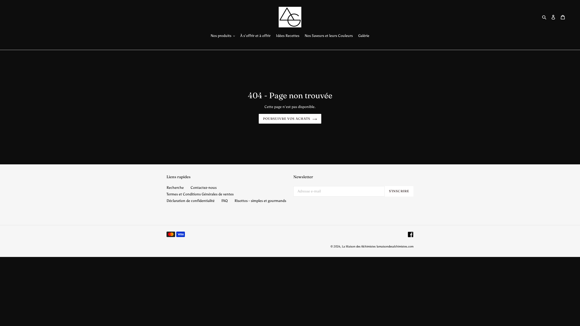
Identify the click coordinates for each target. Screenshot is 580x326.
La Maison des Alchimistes (359, 246)
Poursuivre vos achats (286, 119)
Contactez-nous (204, 187)
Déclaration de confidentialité (191, 201)
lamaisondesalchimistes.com (395, 246)
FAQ (224, 201)
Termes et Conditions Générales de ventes (200, 194)
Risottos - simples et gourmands (260, 201)
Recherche (175, 187)
